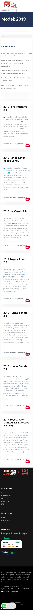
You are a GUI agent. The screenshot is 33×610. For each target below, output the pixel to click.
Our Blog (4, 517)
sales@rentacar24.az (15, 591)
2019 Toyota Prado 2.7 (14, 261)
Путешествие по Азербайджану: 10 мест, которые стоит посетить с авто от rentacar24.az (15, 63)
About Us (4, 498)
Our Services (5, 520)
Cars (2, 493)
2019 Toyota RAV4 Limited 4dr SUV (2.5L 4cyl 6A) (16, 422)
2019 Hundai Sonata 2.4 (15, 314)
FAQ (2, 504)
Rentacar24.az (22, 143)
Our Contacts (6, 496)
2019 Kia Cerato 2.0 (15, 211)
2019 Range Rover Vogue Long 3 (14, 159)
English (6, 10)
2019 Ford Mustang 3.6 (15, 108)
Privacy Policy (6, 501)
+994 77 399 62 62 (23, 589)
